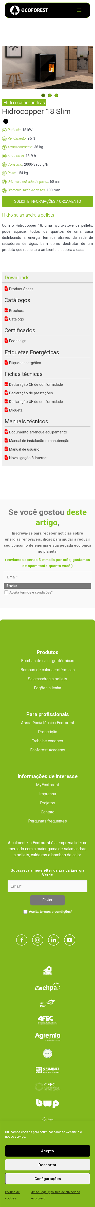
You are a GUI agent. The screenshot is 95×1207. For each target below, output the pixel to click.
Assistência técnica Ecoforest (47, 722)
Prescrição (47, 731)
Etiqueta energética (24, 363)
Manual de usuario (24, 449)
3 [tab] (56, 95)
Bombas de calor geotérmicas (47, 660)
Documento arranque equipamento (37, 432)
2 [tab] (50, 95)
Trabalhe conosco (47, 741)
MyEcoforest (47, 784)
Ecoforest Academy (47, 750)
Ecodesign (17, 341)
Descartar (47, 1165)
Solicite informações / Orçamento (47, 201)
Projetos (47, 803)
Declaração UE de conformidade (35, 401)
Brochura (16, 310)
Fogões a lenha (47, 688)
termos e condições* (36, 592)
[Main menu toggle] (79, 10)
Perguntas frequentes (47, 821)
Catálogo (16, 319)
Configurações (47, 1178)
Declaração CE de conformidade (35, 384)
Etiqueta (15, 410)
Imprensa (47, 793)
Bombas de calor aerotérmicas (48, 669)
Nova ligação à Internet (28, 458)
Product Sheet (20, 289)
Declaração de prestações (30, 393)
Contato (47, 812)
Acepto (47, 1151)
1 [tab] (43, 95)
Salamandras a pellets (47, 678)
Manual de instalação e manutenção (38, 440)
